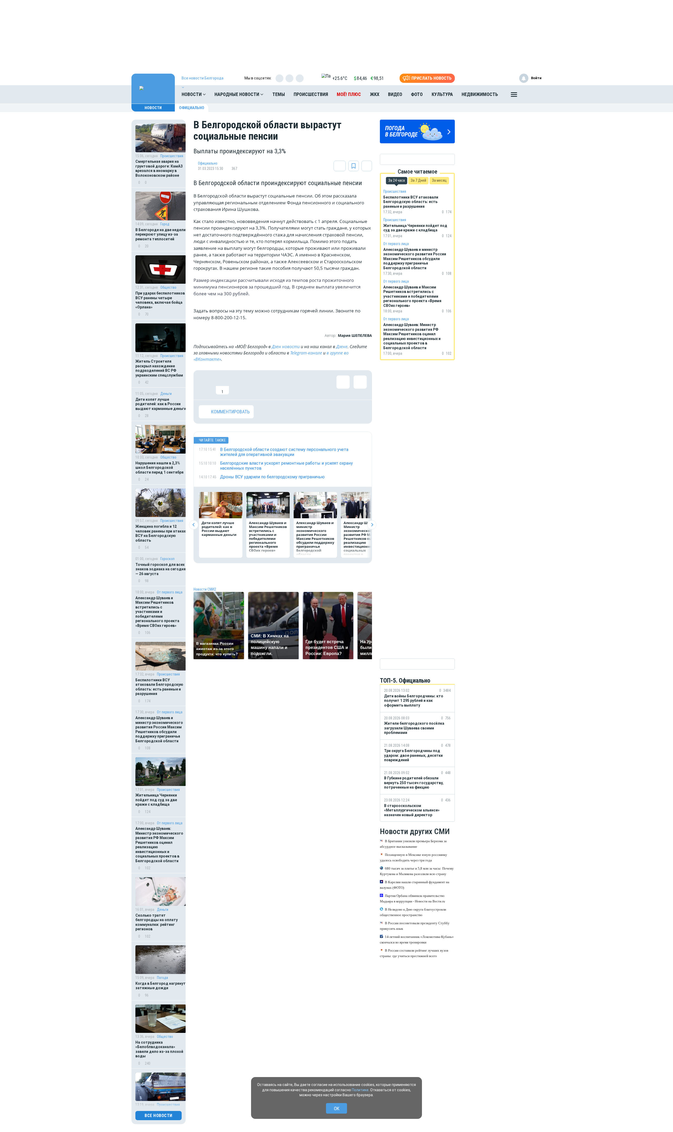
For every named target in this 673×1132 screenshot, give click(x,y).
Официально (191, 107)
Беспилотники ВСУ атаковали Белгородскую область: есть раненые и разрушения (159, 687)
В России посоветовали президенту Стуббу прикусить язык (415, 926)
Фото (417, 94)
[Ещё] (514, 96)
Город (164, 224)
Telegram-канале (306, 353)
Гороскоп (167, 559)
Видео (395, 94)
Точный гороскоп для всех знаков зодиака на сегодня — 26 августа (160, 569)
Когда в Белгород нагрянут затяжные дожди (160, 985)
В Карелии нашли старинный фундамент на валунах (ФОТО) (414, 885)
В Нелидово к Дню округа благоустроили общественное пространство (413, 912)
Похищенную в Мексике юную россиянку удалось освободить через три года (413, 857)
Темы (278, 94)
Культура (442, 94)
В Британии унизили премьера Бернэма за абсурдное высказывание (413, 844)
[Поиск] (532, 94)
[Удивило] (256, 384)
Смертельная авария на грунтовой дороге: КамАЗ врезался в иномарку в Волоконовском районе (159, 168)
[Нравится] (205, 384)
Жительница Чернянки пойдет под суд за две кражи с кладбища (156, 799)
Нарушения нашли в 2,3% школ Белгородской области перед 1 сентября (159, 467)
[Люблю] (239, 384)
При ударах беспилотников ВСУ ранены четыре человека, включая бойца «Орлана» (160, 300)
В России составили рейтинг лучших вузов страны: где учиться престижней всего (414, 953)
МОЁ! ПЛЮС (349, 94)
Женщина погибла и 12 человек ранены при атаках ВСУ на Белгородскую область (160, 533)
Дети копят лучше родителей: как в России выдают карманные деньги (160, 404)
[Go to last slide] (193, 524)
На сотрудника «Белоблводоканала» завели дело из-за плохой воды (159, 1049)
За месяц (439, 180)
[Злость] (290, 384)
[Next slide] (371, 524)
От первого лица (169, 592)
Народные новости (237, 94)
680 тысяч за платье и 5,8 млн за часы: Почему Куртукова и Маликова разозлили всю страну (417, 871)
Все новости (158, 1115)
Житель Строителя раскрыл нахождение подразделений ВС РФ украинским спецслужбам (159, 368)
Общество (168, 287)
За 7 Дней (418, 180)
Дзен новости (286, 346)
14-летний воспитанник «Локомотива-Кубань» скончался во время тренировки (417, 939)
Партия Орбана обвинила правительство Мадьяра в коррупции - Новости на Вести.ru (412, 898)
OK (336, 1108)
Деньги (166, 394)
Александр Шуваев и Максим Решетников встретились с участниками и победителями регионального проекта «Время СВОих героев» (157, 612)
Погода (162, 978)
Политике (360, 1090)
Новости (192, 94)
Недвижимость (480, 94)
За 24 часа (396, 180)
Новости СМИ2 (204, 589)
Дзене (342, 346)
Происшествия (311, 94)
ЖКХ (374, 94)
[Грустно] (273, 384)
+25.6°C (339, 78)
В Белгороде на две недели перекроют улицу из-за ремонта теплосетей (160, 234)
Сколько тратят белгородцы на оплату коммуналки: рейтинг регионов (156, 922)
